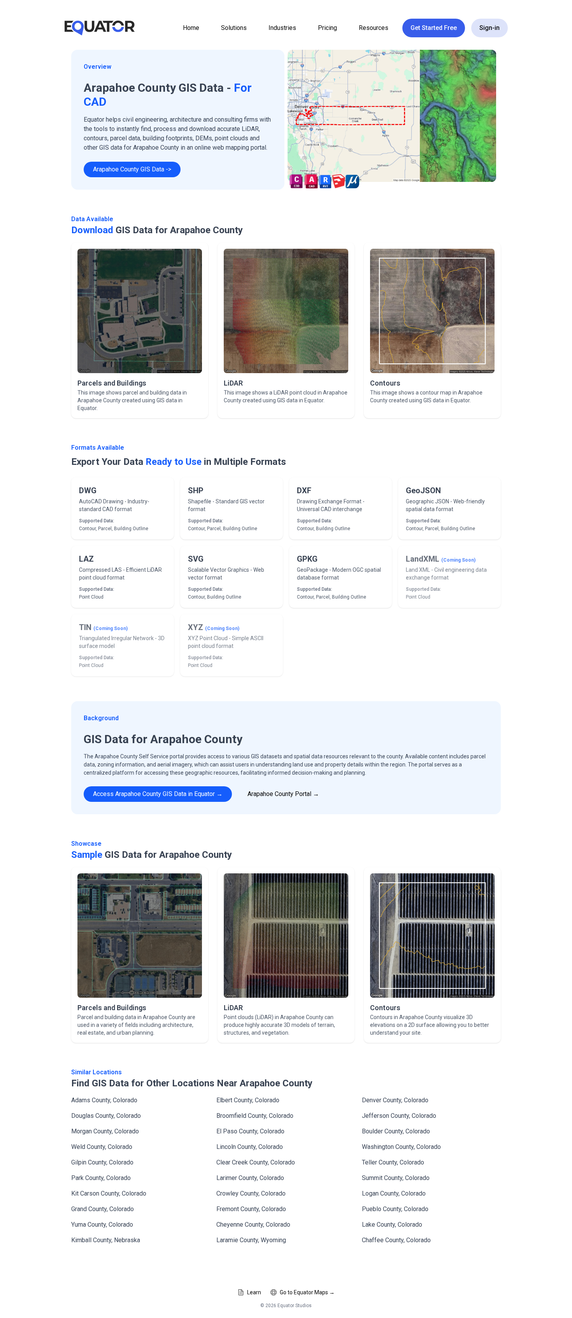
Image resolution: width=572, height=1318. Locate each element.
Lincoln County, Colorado (249, 1146)
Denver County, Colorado (395, 1100)
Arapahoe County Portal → (283, 794)
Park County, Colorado (101, 1178)
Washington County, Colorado (401, 1146)
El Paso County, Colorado (250, 1131)
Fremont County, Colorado (251, 1209)
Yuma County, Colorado (102, 1224)
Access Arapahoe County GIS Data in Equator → (158, 794)
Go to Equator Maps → (307, 1292)
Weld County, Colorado (101, 1146)
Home (191, 27)
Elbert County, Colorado (247, 1100)
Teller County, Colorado (393, 1162)
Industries (282, 27)
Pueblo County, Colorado (395, 1209)
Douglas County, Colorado (106, 1115)
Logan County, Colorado (394, 1193)
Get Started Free (434, 27)
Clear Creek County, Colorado (255, 1162)
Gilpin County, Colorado (102, 1162)
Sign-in (489, 27)
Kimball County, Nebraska (105, 1240)
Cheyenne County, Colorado (253, 1224)
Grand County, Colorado (102, 1209)
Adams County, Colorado (104, 1100)
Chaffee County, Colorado (396, 1240)
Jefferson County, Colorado (399, 1115)
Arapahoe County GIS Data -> (132, 169)
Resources (373, 27)
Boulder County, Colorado (396, 1131)
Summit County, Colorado (396, 1178)
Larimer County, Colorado (250, 1178)
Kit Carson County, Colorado (108, 1193)
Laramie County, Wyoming (251, 1240)
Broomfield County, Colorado (254, 1115)
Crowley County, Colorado (251, 1193)
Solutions (234, 27)
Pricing (327, 27)
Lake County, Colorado (392, 1224)
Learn (254, 1292)
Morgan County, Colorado (105, 1131)
